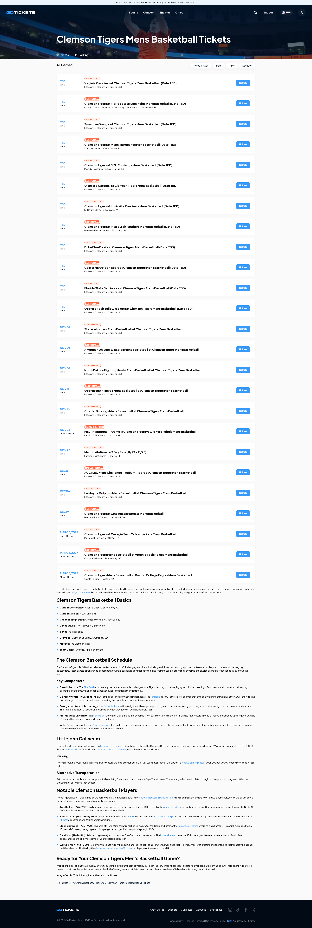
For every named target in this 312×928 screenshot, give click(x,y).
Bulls (132, 816)
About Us (201, 909)
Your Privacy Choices (244, 920)
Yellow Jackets (111, 706)
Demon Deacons (101, 724)
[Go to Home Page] (20, 12)
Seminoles (98, 715)
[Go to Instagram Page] (230, 910)
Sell (216, 909)
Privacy (217, 920)
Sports (133, 12)
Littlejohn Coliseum (110, 745)
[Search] (255, 12)
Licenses (189, 920)
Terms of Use (202, 920)
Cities (179, 12)
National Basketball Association (156, 797)
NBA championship (162, 816)
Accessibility (177, 920)
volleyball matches (116, 749)
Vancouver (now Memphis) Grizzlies (113, 848)
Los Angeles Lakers (188, 825)
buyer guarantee (81, 592)
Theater (165, 12)
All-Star (64, 819)
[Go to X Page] (253, 910)
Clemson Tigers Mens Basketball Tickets (128, 882)
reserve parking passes (194, 762)
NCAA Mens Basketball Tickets (88, 882)
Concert (148, 12)
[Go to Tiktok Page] (238, 910)
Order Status (157, 909)
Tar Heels (155, 696)
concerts (100, 749)
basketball (71, 749)
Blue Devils (89, 687)
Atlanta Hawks (171, 806)
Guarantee (186, 909)
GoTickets (62, 882)
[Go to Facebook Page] (246, 910)
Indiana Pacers (167, 835)
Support (268, 12)
